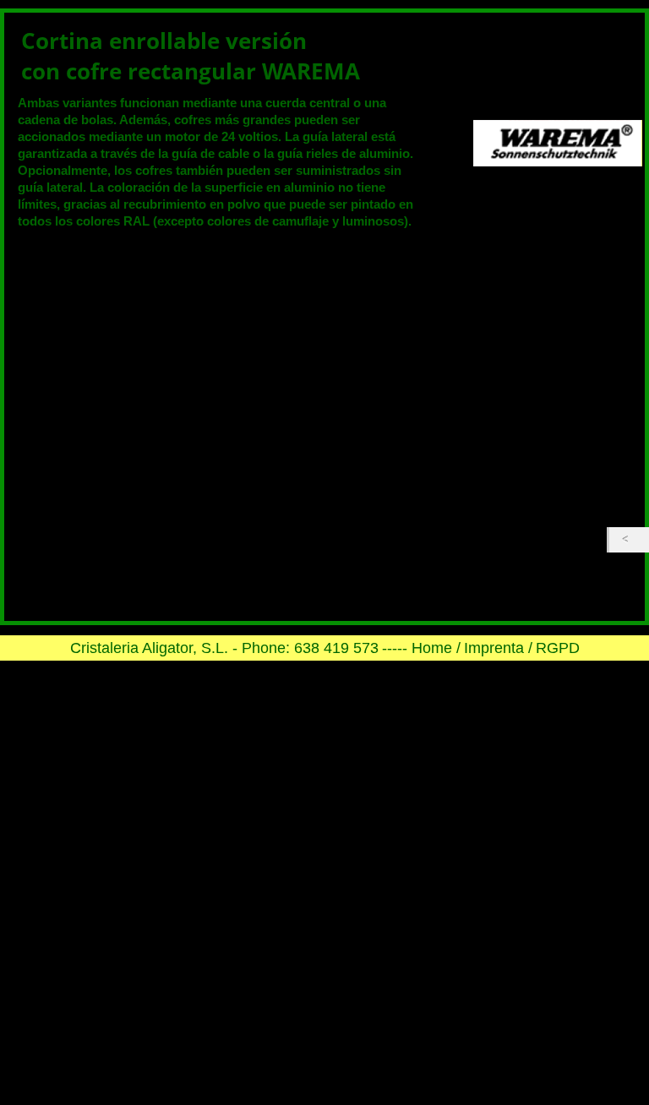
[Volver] (629, 539)
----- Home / (421, 648)
